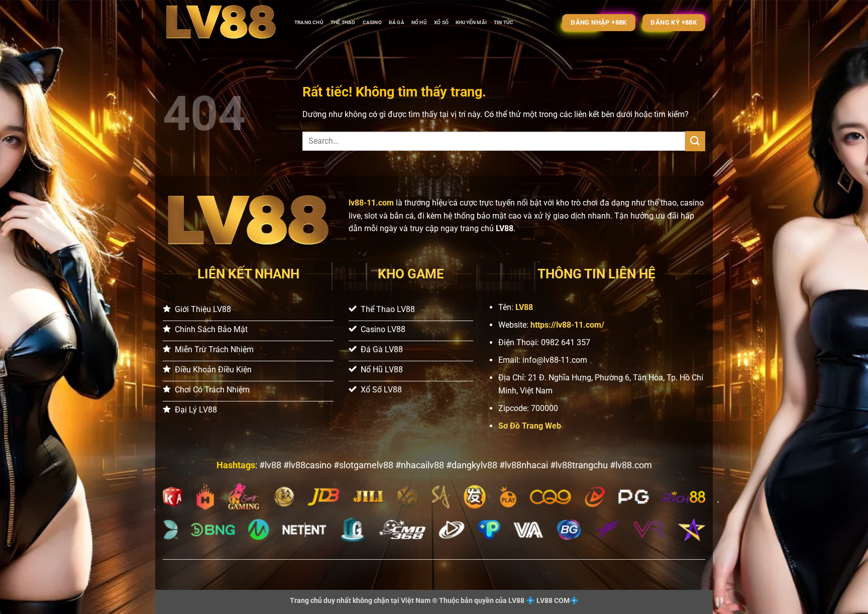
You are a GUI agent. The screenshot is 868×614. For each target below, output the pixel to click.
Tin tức (503, 22)
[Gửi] (695, 141)
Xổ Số (441, 22)
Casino (372, 22)
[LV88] (221, 23)
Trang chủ (308, 22)
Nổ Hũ (419, 22)
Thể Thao (343, 22)
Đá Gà (396, 22)
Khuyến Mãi (471, 22)
